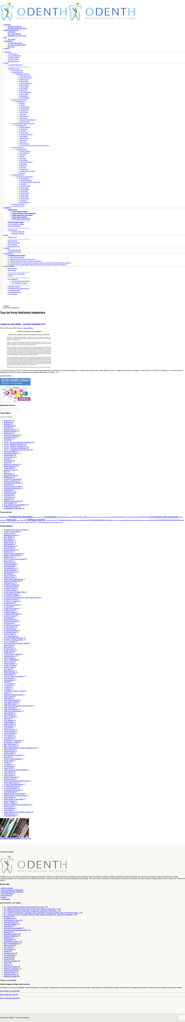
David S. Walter (9, 576)
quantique (8, 522)
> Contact (3, 897)
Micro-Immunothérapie (11, 944)
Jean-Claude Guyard (10, 702)
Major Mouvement (10, 744)
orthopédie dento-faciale (65, 520)
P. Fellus (6, 762)
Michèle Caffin (8, 753)
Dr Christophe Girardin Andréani (27, 171)
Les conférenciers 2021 (21, 149)
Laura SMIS (8, 728)
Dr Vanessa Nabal (23, 169)
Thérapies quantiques (11, 969)
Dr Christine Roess (23, 197)
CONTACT (7, 48)
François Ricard (9, 663)
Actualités (7, 917)
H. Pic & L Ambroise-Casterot (14, 676)
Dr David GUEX (22, 184)
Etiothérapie (8, 938)
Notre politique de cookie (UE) (9, 994)
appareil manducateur (38, 517)
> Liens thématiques (7, 894)
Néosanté (7, 757)
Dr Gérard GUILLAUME (24, 186)
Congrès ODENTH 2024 (17, 72)
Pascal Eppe (22, 105)
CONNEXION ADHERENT (11, 30)
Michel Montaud (9, 751)
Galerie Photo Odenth (13, 59)
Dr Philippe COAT (23, 90)
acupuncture (4, 517)
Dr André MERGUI (23, 88)
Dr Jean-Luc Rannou (24, 198)
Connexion (10, 275)
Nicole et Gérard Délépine (12, 759)
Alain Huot (21, 156)
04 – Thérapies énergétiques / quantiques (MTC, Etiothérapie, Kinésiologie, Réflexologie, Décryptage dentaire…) (41, 913)
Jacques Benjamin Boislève (13, 695)
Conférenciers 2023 (20, 101)
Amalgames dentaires (20, 516)
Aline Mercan (8, 539)
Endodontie (7, 932)
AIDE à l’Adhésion (12, 270)
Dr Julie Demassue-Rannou (26, 134)
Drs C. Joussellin (9, 641)
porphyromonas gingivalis (132, 520)
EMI (125, 517)
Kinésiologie (8, 461)
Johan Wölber (28, 328)
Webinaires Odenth (12, 241)
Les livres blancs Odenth (14, 290)
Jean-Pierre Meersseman (12, 711)
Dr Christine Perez (23, 110)
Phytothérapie (8, 494)
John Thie (7, 718)
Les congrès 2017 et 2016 (18, 206)
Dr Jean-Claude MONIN (25, 92)
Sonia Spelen (22, 167)
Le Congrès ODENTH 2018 (18, 204)
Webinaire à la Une (12, 237)
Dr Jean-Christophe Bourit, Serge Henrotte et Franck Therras (34, 145)
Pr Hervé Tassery (23, 118)
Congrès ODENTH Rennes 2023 (19, 99)
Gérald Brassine (9, 671)
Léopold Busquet (9, 733)
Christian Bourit (9, 563)
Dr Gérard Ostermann (24, 107)
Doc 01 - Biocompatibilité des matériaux (17, 442)
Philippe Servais (9, 779)
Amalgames (8, 422)
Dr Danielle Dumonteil (24, 151)
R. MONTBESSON (10, 792)
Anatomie (7, 424)
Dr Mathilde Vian (23, 165)
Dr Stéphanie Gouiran (11, 625)
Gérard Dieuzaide (10, 673)
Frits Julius (7, 669)
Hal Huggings (8, 678)
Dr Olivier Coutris (9, 616)
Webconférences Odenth (14, 242)
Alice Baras (22, 103)
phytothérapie (108, 520)
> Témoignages (5, 899)
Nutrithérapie (8, 477)
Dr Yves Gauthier (9, 627)
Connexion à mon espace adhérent (16, 274)
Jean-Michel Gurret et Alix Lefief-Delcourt (18, 706)
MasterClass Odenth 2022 (18, 233)
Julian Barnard (8, 722)
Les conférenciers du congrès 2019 (24, 176)
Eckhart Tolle (8, 645)
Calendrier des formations (14, 226)
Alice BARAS (8, 537)
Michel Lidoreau (23, 140)
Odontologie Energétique (12, 483)
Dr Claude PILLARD (24, 87)
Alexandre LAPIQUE (10, 535)
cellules (85, 517)
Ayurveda (70, 517)
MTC (5, 472)
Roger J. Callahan (9, 803)
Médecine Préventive (11, 464)
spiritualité (22, 522)
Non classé (7, 947)
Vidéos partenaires (10, 971)
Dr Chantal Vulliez (23, 81)
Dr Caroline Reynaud (24, 153)
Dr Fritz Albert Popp (10, 594)
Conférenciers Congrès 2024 (22, 74)
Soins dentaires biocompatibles (14, 505)
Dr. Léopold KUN (23, 191)
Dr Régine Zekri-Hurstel (25, 76)
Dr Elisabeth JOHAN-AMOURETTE (27, 120)
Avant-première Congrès (14, 246)
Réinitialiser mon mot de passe (17, 36)
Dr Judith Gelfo (23, 200)
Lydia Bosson (8, 739)
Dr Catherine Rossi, (24, 116)
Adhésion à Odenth (12, 268)
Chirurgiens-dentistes (11, 435)
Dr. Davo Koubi (9, 634)
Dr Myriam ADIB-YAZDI (11, 614)
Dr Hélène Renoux (23, 129)
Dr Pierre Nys (8, 623)
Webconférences (9, 972)
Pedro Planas (8, 773)
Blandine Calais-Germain (12, 555)
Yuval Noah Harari (10, 816)
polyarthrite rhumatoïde (118, 520)
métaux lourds (36, 519)
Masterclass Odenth (13, 230)
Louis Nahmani (9, 737)
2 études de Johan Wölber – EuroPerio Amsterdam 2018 (22, 324)
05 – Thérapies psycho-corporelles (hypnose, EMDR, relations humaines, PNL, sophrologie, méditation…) (39, 915)
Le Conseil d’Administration (14, 55)
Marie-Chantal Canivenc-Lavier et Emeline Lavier (20, 748)
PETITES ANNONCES (13, 279)
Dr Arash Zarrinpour (24, 143)
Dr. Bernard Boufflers (11, 630)
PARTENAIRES (8, 41)
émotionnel (61, 522)
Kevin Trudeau (9, 726)
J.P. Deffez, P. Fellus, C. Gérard (14, 691)
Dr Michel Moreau (10, 612)
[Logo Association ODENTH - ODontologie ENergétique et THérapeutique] (33, 20)
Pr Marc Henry (22, 131)
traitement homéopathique (44, 522)
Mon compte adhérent (14, 34)
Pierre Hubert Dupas (11, 783)
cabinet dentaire (77, 517)
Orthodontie (8, 485)
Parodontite (76, 520)
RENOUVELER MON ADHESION (17, 28)
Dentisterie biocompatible (12, 928)
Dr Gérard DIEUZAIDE (24, 98)
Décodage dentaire (10, 437)
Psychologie (8, 497)
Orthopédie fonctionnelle (12, 488)
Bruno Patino (8, 561)
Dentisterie (7, 926)
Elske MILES (8, 647)
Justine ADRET (9, 724)
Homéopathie (8, 455)
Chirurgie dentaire (10, 922)
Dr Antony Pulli (22, 164)
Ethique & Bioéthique (11, 936)
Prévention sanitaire (10, 961)
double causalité (108, 517)
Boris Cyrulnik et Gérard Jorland (14, 559)
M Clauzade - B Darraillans (13, 740)
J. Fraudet (7, 687)
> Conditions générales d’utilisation (12, 892)
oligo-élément (54, 520)
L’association (7, 52)
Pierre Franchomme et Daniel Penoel (16, 781)
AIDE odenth (11, 39)
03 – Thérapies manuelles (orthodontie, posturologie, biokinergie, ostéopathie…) (31, 911)
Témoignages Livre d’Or (13, 61)
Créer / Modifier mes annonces (19, 283)
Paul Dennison (9, 772)
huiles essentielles (170, 517)
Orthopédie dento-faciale (12, 486)
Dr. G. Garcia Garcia (10, 636)
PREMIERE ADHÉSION (14, 26)
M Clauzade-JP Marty (11, 742)
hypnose (7, 459)
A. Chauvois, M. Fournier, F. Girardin (15, 530)
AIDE (5, 37)
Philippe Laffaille (23, 160)
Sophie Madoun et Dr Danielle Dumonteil (17, 812)
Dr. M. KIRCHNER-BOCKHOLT (14, 638)
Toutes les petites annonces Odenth (20, 281)
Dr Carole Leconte (23, 132)
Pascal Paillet (22, 158)
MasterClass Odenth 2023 (18, 231)
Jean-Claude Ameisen (11, 700)
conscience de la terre (99, 517)
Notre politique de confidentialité (10, 991)
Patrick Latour (22, 142)
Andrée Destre (9, 543)
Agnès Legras (8, 533)
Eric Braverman (9, 649)
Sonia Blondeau (9, 808)
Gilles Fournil (22, 154)
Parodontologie (9, 492)
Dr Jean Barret (8, 603)
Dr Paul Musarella (10, 619)
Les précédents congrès (14, 68)
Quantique (7, 499)
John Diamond (8, 715)
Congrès (6, 63)
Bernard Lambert (23, 136)
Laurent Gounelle (9, 729)
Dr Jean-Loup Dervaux (11, 605)
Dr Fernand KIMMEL (24, 189)
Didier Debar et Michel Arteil (13, 579)
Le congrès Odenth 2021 (18, 147)
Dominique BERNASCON (12, 581)
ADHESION (7, 25)
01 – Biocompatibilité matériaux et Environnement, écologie (24, 907)
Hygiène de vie (9, 457)
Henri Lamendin (9, 680)
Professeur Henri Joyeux (12, 790)
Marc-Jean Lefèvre (10, 746)
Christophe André (10, 565)
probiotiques (144, 520)
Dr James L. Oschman (11, 601)
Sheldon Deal (8, 806)
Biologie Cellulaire (10, 430)
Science (6, 965)
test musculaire (33, 522)
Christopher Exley (10, 568)
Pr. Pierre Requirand (10, 788)
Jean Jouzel (22, 114)
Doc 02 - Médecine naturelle (13, 444)
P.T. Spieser (8, 764)
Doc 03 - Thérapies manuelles (14, 446)
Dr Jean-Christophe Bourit (25, 83)
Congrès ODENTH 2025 (17, 70)
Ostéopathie (8, 490)
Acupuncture (8, 420)
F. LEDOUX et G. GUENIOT (12, 654)
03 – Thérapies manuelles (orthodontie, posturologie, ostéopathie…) (25, 261)
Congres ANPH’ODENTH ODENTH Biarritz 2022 (23, 123)
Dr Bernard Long (9, 583)
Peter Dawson (8, 775)
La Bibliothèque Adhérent (14, 286)
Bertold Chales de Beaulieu (13, 554)
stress (28, 522)
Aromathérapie (9, 426)
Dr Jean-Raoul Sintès (24, 121)
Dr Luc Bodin (8, 607)
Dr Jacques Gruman (10, 599)
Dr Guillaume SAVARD (11, 596)
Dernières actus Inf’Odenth (14, 250)
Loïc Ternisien (8, 735)
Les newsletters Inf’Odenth (14, 252)
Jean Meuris (8, 698)
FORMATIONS (7, 208)
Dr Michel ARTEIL (23, 96)
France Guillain (9, 658)
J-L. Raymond (8, 684)
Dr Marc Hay (22, 173)
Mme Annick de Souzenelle (13, 755)
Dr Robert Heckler (23, 187)
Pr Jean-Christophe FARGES (13, 784)
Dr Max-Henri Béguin (11, 608)
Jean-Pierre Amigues (11, 709)
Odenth (6, 951)
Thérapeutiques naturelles (12, 508)
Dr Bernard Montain (10, 585)
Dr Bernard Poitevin (24, 138)
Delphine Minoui (9, 577)
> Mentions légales (6, 888)
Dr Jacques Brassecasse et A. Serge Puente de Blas (21, 597)
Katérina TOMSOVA (24, 85)
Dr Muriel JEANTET (24, 94)
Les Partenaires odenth (15, 43)
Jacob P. (6, 693)
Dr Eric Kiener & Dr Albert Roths (14, 592)
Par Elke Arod (8, 766)
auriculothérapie (62, 517)
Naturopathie (8, 474)
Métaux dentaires (10, 466)
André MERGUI (9, 541)
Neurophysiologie (10, 475)
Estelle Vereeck (9, 651)
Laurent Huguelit (9, 731)
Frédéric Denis (9, 667)
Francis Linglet (9, 662)
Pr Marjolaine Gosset (11, 786)
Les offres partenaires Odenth (17, 45)
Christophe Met (9, 566)
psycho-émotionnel (161, 520)
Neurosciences (9, 945)
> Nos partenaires (6, 895)
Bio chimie (7, 428)
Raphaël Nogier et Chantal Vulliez (15, 795)
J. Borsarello (8, 685)
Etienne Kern (8, 652)
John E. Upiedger (9, 717)
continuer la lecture (6, 376)
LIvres (6, 463)
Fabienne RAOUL (9, 656)
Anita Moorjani (8, 544)
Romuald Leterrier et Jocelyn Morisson (17, 805)
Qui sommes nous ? (13, 54)
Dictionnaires (8, 439)
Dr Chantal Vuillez (10, 588)
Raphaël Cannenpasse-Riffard (14, 794)
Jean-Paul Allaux (9, 707)
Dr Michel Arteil (9, 610)
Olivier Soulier (8, 761)
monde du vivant (9, 470)
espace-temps (131, 517)
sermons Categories (6, 417)
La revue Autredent (12, 294)
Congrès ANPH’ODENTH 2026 (15, 65)
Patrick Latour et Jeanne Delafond (15, 770)
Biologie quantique (10, 431)
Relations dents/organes (12, 501)
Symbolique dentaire (11, 507)
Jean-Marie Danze (10, 704)
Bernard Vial (8, 552)
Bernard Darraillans (10, 550)
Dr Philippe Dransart (10, 621)
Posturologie (8, 957)
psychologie (174, 520)
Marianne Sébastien (24, 202)
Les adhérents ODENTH (13, 57)
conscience (90, 517)
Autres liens (11, 47)
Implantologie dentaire (11, 942)
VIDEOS (6, 235)
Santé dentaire (9, 503)
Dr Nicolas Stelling (23, 195)
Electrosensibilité (10, 452)
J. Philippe (7, 689)
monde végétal (20, 520)
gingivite (146, 517)
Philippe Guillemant (10, 777)
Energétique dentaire (11, 453)
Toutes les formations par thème (16, 224)
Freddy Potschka (9, 665)
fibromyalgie (140, 517)
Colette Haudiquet (10, 570)
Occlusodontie (9, 949)
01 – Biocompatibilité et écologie (16, 257)
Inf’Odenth (6, 248)
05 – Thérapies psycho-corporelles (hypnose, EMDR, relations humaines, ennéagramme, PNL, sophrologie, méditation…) (37, 264)
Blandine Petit (8, 557)
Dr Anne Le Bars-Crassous (25, 77)
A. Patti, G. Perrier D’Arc (11, 532)
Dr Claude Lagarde (10, 590)
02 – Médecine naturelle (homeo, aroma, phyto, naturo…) (22, 259)
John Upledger (9, 720)
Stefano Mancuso (10, 814)
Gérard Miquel (8, 674)
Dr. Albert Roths (9, 629)
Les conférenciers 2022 (21, 125)
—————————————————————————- (19, 66)
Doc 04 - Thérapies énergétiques (15, 448)
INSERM (7, 682)
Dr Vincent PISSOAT (24, 193)
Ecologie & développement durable (15, 930)
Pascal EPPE (8, 768)
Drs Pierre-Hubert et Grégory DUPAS (16, 643)
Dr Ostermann (8, 618)
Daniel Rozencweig (10, 572)
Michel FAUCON (9, 750)
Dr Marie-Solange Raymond (26, 162)
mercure (11, 519)
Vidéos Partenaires (12, 244)
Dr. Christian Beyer (10, 632)
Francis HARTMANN (10, 660)
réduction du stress (15, 522)
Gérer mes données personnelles (10, 998)
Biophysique (8, 433)
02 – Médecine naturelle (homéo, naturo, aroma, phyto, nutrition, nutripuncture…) (30, 909)
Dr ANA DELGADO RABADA (25, 180)
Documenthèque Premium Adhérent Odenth (18, 288)
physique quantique (96, 520)
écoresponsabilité (54, 522)
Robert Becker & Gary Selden (13, 799)
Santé (6, 963)
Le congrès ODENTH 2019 (18, 175)
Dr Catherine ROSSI (10, 587)
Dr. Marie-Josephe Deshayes (14, 640)
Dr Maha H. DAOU (23, 112)
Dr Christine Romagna (24, 127)
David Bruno (8, 574)
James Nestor (8, 696)
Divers (6, 441)
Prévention (7, 496)
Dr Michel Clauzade (24, 79)
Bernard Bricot (8, 548)
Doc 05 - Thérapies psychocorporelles (17, 450)
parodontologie (84, 520)
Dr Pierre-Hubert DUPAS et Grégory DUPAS (29, 182)
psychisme (150, 520)
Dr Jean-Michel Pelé (24, 109)
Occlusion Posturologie (12, 479)
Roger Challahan (9, 801)
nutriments (47, 520)
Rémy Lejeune (8, 797)
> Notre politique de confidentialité (11, 890)
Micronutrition (8, 468)
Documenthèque (8, 253)
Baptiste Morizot (9, 546)
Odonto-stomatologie (11, 481)
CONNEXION (11, 32)
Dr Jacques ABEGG (24, 178)
